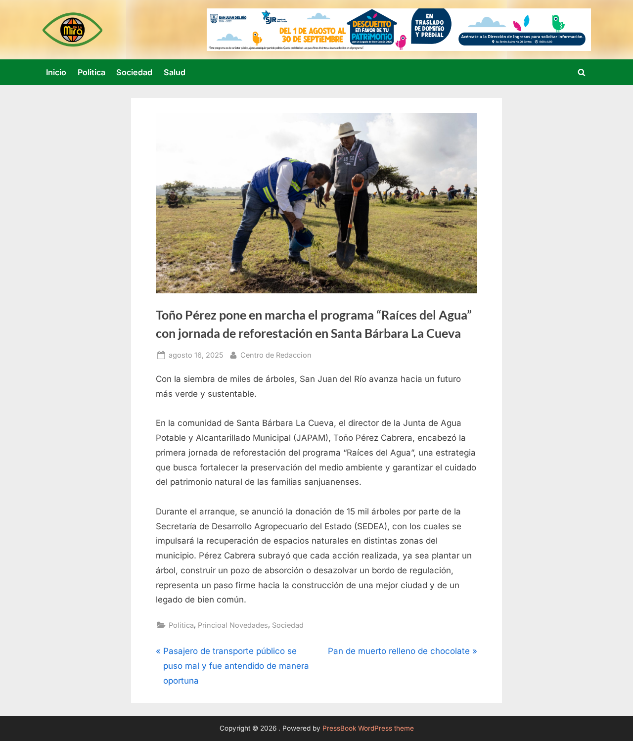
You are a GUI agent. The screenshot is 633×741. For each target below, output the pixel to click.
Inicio (56, 72)
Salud (174, 72)
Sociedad (134, 72)
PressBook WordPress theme (368, 728)
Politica (91, 72)
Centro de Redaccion (276, 354)
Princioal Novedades (233, 625)
